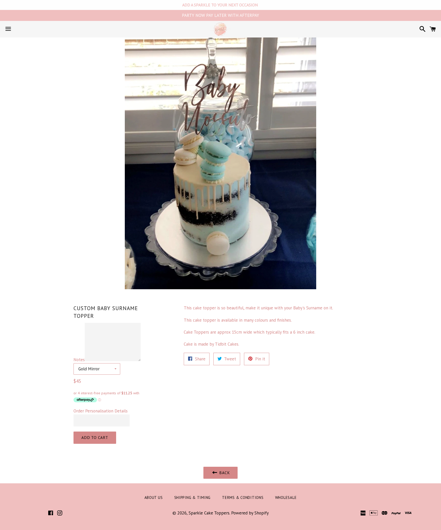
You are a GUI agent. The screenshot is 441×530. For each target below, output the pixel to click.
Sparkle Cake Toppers (209, 513)
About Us (153, 497)
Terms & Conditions (243, 497)
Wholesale (286, 497)
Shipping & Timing (192, 497)
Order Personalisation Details (101, 411)
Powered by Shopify (250, 513)
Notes (79, 359)
